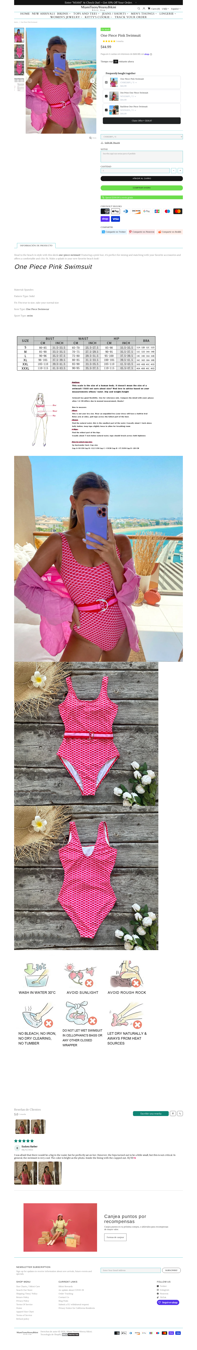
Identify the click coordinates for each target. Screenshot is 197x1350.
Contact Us (64, 1297)
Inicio (16, 22)
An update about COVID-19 (71, 1290)
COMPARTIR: (107, 227)
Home (19, 1308)
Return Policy (22, 1297)
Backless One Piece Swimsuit (134, 106)
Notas (104, 149)
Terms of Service (24, 1315)
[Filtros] (173, 1113)
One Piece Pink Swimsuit (132, 79)
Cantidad (106, 166)
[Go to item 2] (38, 1126)
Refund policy (22, 1319)
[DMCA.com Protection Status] (70, 1334)
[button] (109, 41)
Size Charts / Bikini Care (28, 1286)
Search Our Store (24, 1290)
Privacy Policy (22, 1301)
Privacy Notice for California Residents (77, 1308)
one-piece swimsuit (69, 254)
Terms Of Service (24, 1304)
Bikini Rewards (66, 1286)
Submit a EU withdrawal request (74, 1304)
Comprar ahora (142, 188)
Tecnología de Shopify (51, 1334)
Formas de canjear (115, 1237)
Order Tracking (66, 1293)
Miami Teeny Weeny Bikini (98, 8)
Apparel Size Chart (25, 1311)
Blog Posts (63, 1301)
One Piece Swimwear (37, 309)
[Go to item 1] (22, 1126)
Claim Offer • (142, 120)
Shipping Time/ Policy (26, 1293)
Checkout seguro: (111, 206)
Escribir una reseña (150, 1113)
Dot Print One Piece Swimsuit (134, 92)
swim (30, 315)
